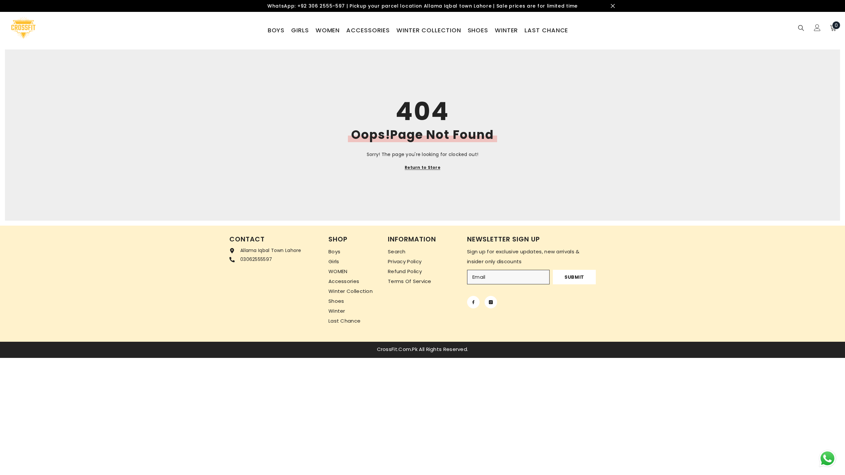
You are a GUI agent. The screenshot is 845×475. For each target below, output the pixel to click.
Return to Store (422, 167)
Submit (574, 277)
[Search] (801, 28)
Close (613, 6)
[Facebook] (473, 302)
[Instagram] (491, 302)
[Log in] (817, 27)
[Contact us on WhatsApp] (827, 458)
